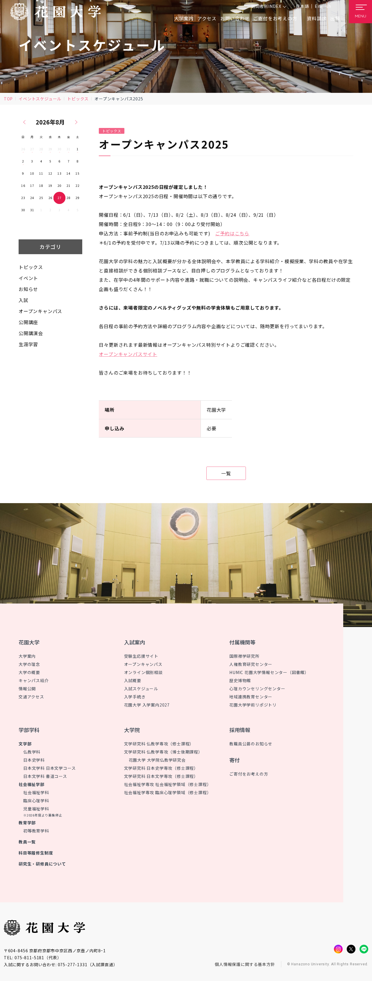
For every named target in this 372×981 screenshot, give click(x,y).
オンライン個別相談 (143, 672)
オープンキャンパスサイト (128, 354)
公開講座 (28, 322)
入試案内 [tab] (134, 642)
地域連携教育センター (250, 697)
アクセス (207, 18)
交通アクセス (31, 697)
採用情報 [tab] (239, 730)
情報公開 (27, 688)
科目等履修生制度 (36, 853)
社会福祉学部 (31, 784)
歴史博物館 (240, 680)
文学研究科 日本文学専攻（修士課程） (161, 776)
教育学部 (27, 822)
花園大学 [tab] (29, 642)
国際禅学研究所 (244, 656)
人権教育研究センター (250, 664)
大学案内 (27, 656)
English (323, 6)
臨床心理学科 (36, 800)
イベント (28, 277)
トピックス (78, 99)
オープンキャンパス (40, 311)
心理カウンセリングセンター (257, 688)
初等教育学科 (36, 831)
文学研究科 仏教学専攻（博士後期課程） (163, 752)
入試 (23, 300)
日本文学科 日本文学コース (49, 768)
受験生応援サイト (141, 656)
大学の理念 (29, 664)
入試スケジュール (141, 688)
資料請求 (316, 18)
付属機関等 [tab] (242, 642)
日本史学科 (34, 760)
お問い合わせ (235, 18)
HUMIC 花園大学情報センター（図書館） (269, 672)
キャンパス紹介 (34, 680)
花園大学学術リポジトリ (253, 705)
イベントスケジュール (40, 99)
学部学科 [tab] (29, 730)
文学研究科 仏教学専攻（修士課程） (159, 744)
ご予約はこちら (232, 233)
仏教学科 (31, 752)
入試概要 (132, 680)
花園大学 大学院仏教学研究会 (157, 760)
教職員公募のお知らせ (250, 744)
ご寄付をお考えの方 (275, 18)
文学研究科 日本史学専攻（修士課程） (161, 768)
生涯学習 (28, 344)
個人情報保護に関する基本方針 (245, 964)
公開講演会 (31, 333)
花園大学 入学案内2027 (147, 705)
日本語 (302, 6)
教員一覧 (27, 842)
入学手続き (135, 697)
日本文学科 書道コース (45, 776)
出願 (335, 18)
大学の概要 (29, 672)
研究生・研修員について (42, 864)
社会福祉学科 (36, 792)
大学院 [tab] (132, 730)
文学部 (25, 744)
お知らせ (28, 289)
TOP (8, 99)
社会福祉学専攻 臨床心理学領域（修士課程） (167, 792)
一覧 (226, 473)
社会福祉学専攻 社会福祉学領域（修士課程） (167, 784)
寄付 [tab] (234, 760)
